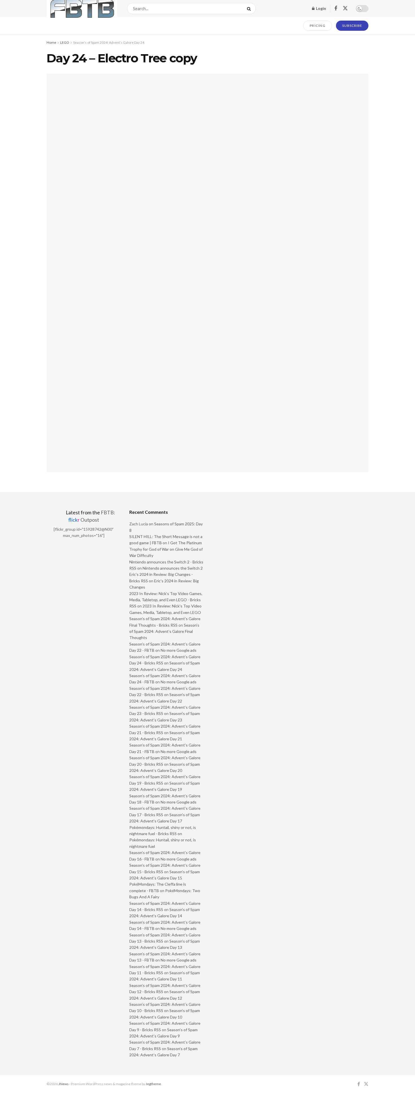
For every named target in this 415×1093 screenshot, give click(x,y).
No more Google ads (178, 650)
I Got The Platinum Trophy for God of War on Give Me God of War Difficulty (166, 549)
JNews (63, 1084)
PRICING (318, 25)
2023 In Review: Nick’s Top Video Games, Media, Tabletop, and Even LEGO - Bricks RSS (165, 600)
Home (51, 42)
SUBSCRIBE (352, 25)
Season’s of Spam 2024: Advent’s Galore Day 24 (108, 42)
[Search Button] (250, 8)
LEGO (64, 42)
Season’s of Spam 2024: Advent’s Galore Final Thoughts (164, 631)
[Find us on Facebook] (335, 8)
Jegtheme (153, 1084)
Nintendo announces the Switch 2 (173, 568)
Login (320, 8)
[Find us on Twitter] (345, 8)
